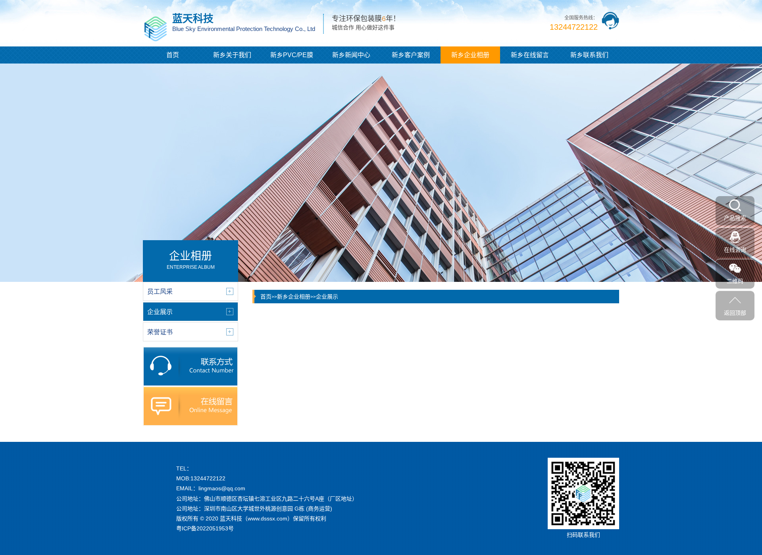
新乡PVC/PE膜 (291, 55)
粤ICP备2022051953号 (205, 528)
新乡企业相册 (470, 55)
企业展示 (327, 296)
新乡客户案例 (411, 55)
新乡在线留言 (530, 55)
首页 (172, 55)
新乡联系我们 (589, 55)
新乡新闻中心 (351, 55)
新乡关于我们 (232, 55)
